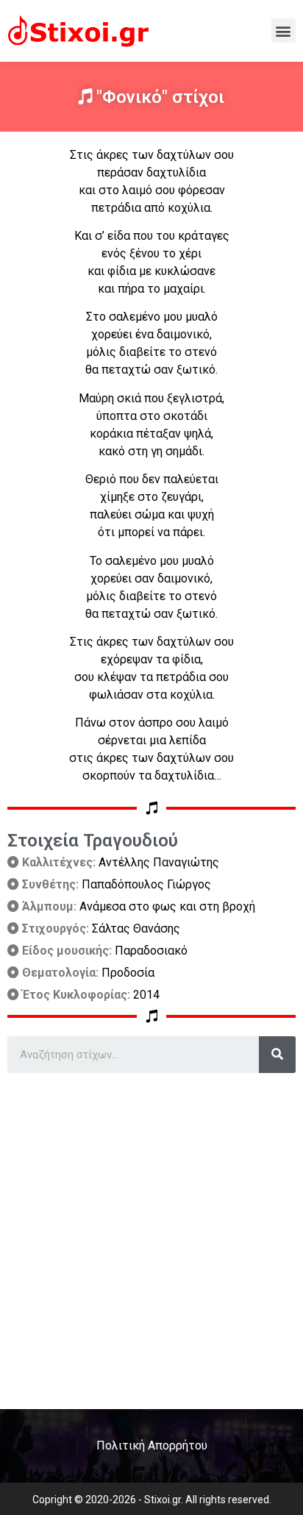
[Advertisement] (151, 1235)
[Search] (277, 1054)
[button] (283, 30)
